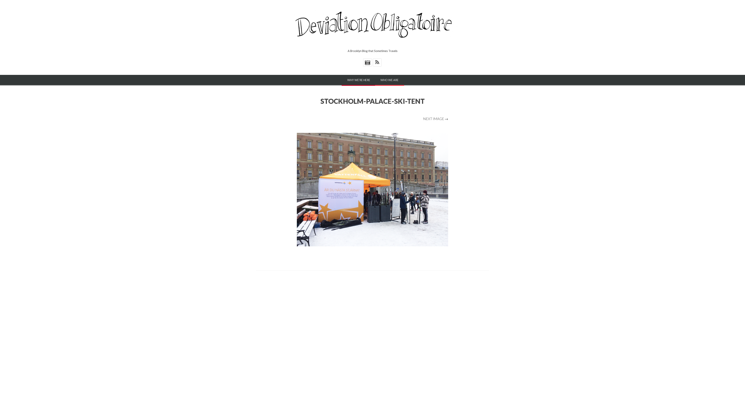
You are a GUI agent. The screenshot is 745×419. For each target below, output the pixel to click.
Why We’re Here (358, 80)
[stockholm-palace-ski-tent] (372, 189)
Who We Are (389, 80)
